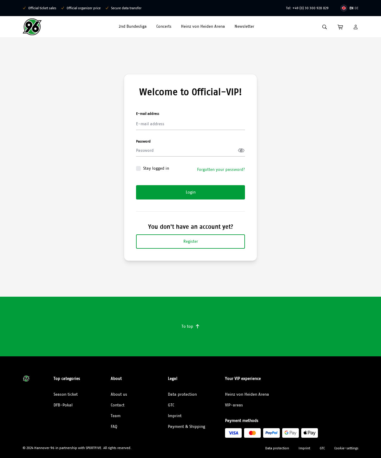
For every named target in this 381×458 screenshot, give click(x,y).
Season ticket (66, 394)
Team (116, 415)
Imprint (175, 415)
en (351, 8)
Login (191, 192)
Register (190, 241)
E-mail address (147, 113)
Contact (117, 405)
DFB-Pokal (63, 405)
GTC (171, 405)
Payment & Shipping (186, 426)
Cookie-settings (346, 448)
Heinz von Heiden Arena (203, 26)
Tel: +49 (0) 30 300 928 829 (307, 8)
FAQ (114, 426)
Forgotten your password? (221, 169)
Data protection (182, 394)
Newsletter (244, 26)
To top (191, 326)
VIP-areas (234, 405)
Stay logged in (156, 168)
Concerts (163, 26)
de (356, 8)
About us (119, 394)
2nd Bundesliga (133, 26)
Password (143, 141)
